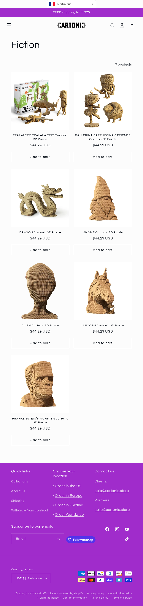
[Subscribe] (59, 539)
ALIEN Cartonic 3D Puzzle (40, 325)
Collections (19, 481)
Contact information (75, 598)
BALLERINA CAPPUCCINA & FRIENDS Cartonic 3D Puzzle (103, 137)
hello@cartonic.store (112, 510)
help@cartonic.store (112, 491)
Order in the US (68, 486)
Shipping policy (49, 598)
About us (18, 491)
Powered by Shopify (71, 593)
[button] (9, 25)
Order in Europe (68, 496)
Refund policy (99, 598)
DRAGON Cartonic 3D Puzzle (40, 232)
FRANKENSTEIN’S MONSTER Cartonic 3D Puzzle (40, 420)
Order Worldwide (69, 514)
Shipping (18, 501)
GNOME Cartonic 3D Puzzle (103, 232)
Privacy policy (95, 593)
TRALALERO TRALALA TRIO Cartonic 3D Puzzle (40, 137)
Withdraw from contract (29, 510)
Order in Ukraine (69, 505)
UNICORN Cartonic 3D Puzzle (103, 325)
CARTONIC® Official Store (42, 593)
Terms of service (122, 598)
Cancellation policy (120, 593)
